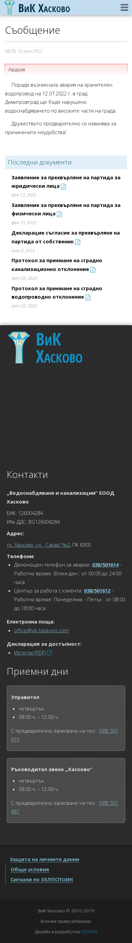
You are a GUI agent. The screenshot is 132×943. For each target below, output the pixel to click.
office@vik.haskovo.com (41, 630)
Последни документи (40, 162)
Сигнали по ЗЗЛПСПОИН (41, 879)
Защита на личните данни (44, 859)
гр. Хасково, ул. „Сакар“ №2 (38, 544)
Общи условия (29, 869)
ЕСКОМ (89, 932)
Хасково (59, 347)
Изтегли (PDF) (30, 652)
